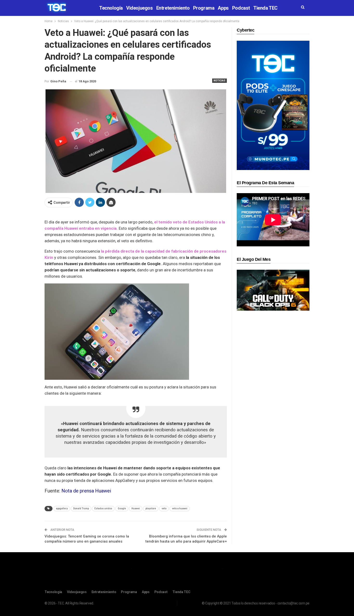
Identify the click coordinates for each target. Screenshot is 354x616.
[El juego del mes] (273, 290)
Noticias (219, 80)
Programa (204, 8)
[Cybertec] (273, 105)
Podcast (241, 8)
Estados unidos (103, 508)
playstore (150, 508)
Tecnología (111, 8)
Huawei (135, 508)
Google (122, 508)
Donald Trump (81, 508)
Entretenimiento (173, 8)
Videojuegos (139, 8)
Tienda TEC (265, 8)
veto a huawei (179, 508)
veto (164, 508)
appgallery (62, 508)
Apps (223, 8)
